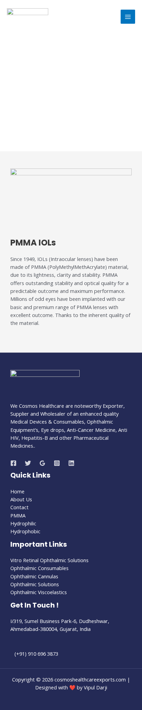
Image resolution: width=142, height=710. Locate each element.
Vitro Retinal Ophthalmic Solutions (49, 560)
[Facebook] (13, 463)
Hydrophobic (25, 531)
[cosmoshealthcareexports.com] (27, 16)
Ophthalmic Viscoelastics (38, 592)
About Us (21, 499)
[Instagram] (57, 463)
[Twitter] (28, 463)
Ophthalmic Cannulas (34, 576)
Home (17, 491)
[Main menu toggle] (128, 17)
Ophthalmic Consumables (39, 568)
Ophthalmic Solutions (34, 584)
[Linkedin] (71, 463)
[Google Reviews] (42, 463)
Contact (19, 507)
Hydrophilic (23, 523)
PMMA (18, 515)
